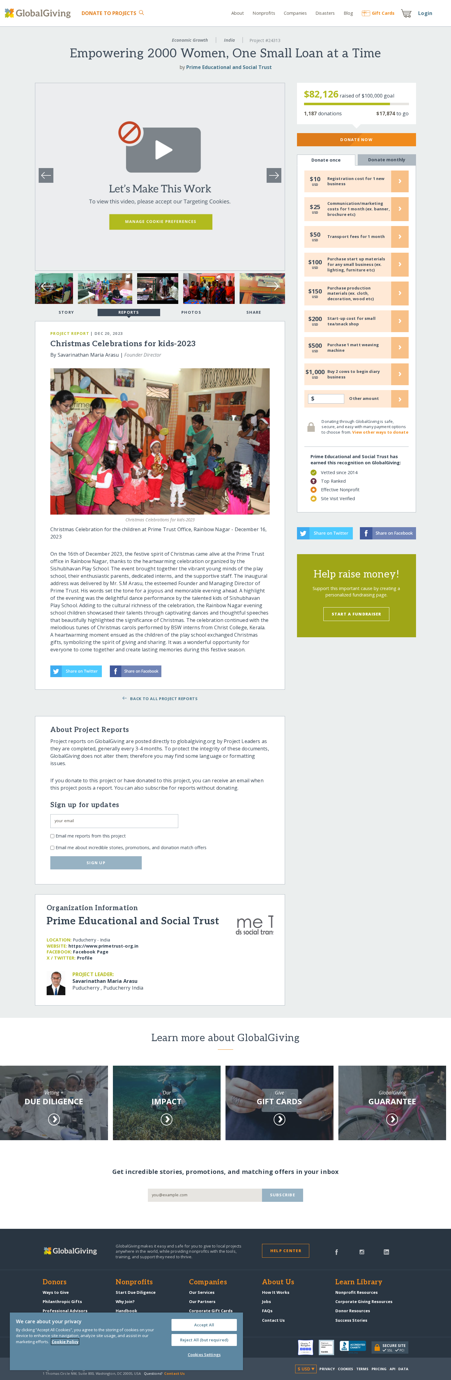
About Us (278, 1282)
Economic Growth (190, 40)
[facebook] (336, 1251)
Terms (362, 1369)
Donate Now (356, 139)
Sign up (96, 862)
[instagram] (362, 1251)
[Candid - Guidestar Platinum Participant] (329, 1347)
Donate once (326, 160)
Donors (55, 1282)
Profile (84, 958)
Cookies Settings (204, 1354)
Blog (348, 13)
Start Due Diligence (136, 1292)
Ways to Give (56, 1292)
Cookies (345, 1369)
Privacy (327, 1369)
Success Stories (351, 1320)
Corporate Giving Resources (363, 1301)
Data (403, 1369)
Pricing (379, 1369)
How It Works (275, 1292)
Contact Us (273, 1320)
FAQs (267, 1310)
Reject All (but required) (204, 1340)
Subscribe (282, 1195)
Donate (109, 13)
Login (425, 13)
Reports (128, 312)
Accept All (204, 1325)
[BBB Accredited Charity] (356, 1347)
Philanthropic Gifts (62, 1301)
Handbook (126, 1310)
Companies (295, 13)
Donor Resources (352, 1310)
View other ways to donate (380, 432)
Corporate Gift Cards (211, 1310)
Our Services (201, 1292)
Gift (383, 13)
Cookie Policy (65, 1341)
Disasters (325, 13)
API (392, 1369)
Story (66, 312)
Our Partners (202, 1301)
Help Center (285, 1250)
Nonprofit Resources (356, 1292)
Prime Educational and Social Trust (229, 67)
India (229, 40)
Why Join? (125, 1301)
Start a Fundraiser (356, 614)
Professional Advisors (65, 1310)
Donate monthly (386, 160)
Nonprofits (263, 13)
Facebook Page (90, 952)
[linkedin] (386, 1251)
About (237, 13)
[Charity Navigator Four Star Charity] (308, 1347)
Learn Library (359, 1282)
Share (253, 312)
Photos (191, 312)
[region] (126, 1341)
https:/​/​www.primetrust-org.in (103, 946)
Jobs (266, 1301)
